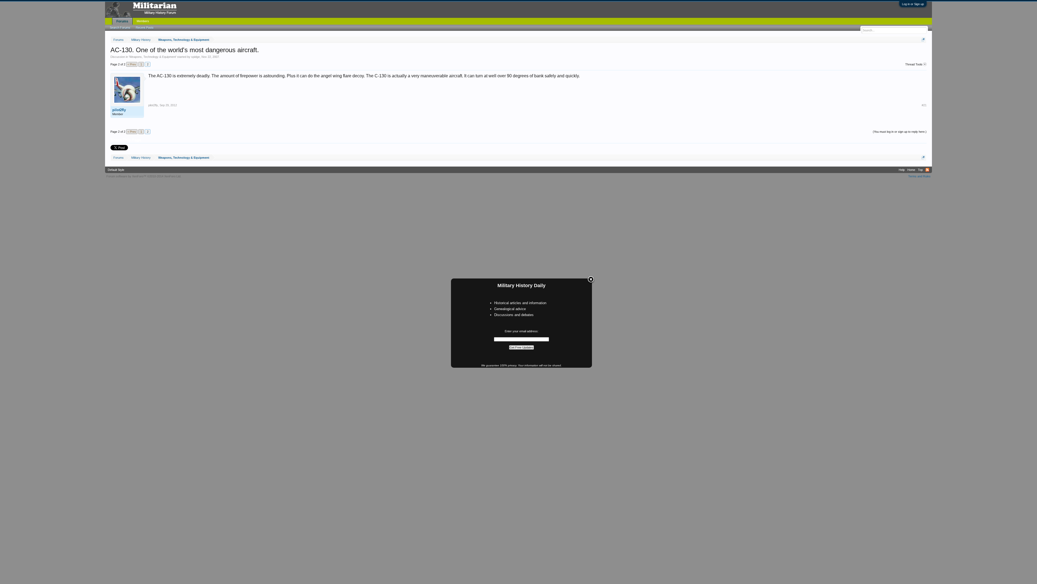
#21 (924, 105)
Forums (122, 21)
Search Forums (120, 27)
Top (920, 169)
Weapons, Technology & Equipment (152, 56)
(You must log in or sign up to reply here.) (900, 131)
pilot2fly (119, 110)
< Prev (131, 64)
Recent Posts (145, 27)
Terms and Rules (919, 176)
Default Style (116, 169)
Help (902, 169)
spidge (195, 56)
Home (911, 169)
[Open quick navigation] (923, 39)
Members (143, 21)
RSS (927, 170)
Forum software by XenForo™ (143, 176)
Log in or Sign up (913, 4)
